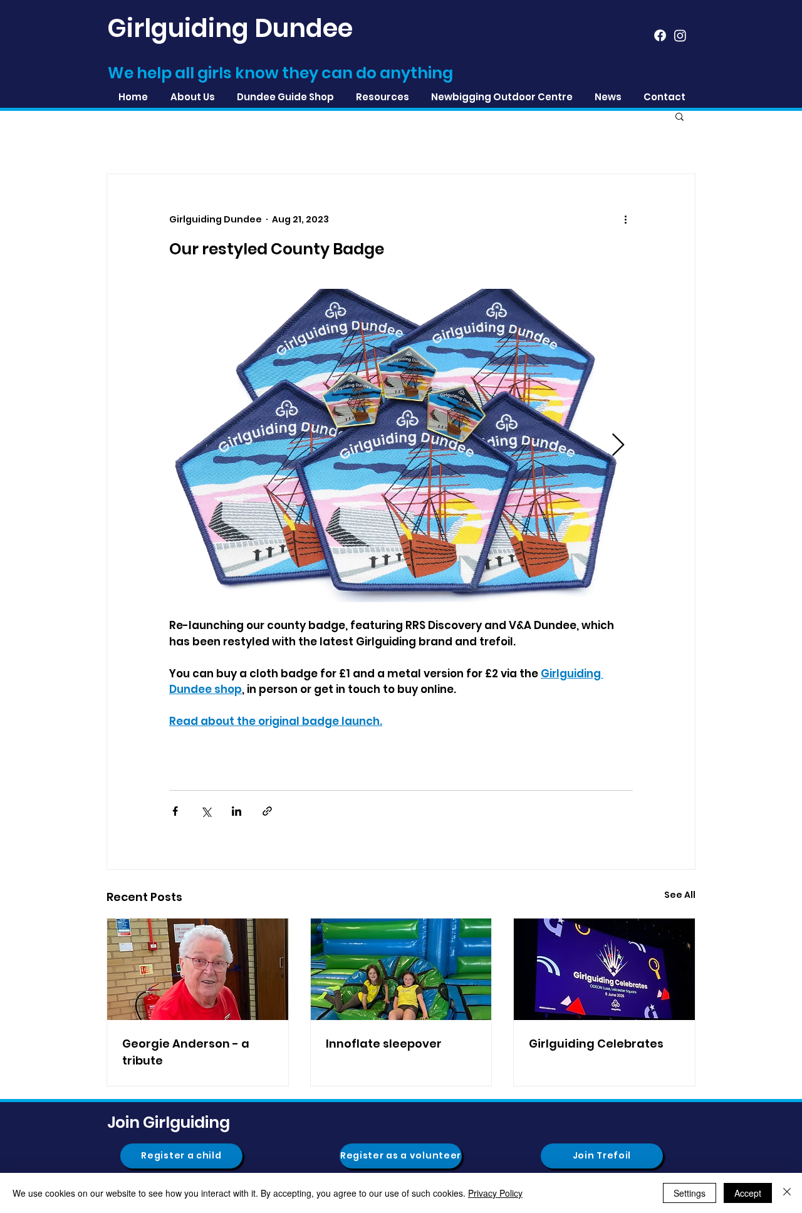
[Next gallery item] (618, 445)
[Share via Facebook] (175, 811)
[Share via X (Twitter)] (206, 811)
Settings (690, 1193)
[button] (382, 97)
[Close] (786, 1193)
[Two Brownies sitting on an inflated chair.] (401, 969)
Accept (747, 1193)
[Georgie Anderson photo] (197, 969)
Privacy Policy (495, 1193)
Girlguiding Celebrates (596, 1043)
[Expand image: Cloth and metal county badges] (401, 445)
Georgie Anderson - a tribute (185, 1052)
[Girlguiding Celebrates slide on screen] (604, 969)
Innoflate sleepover (384, 1043)
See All (679, 894)
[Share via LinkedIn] (236, 811)
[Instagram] (680, 35)
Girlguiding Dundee (230, 28)
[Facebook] (660, 35)
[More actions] (625, 219)
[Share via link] (267, 811)
